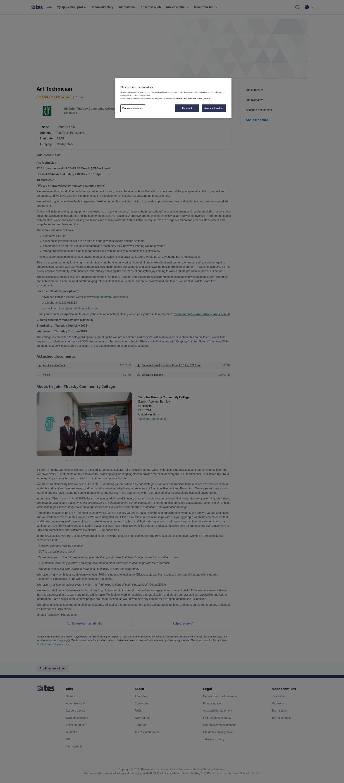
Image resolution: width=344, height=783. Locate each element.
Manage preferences (132, 108)
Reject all (187, 108)
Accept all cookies (213, 108)
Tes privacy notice (201, 98)
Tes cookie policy (180, 98)
